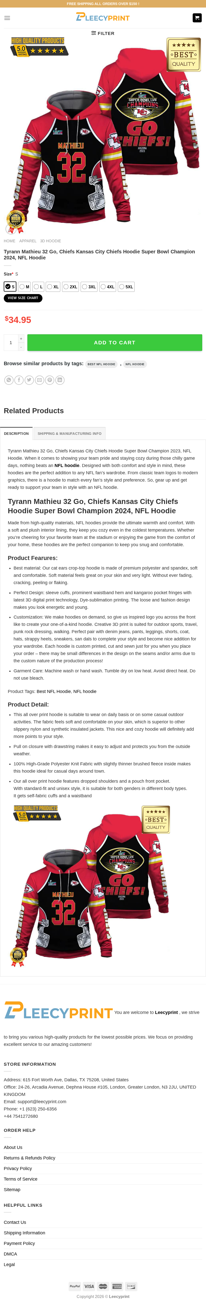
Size (8, 274)
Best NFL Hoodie (101, 364)
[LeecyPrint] (103, 18)
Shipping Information (24, 1232)
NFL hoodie (135, 364)
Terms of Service (20, 1179)
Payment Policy (19, 1243)
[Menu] (7, 18)
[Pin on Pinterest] (49, 380)
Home (9, 241)
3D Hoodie (50, 241)
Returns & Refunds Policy (29, 1157)
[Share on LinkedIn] (60, 380)
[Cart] (197, 18)
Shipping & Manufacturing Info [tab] (69, 434)
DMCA (10, 1253)
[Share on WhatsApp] (9, 380)
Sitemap (12, 1189)
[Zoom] (11, 229)
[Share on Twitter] (29, 380)
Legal (9, 1264)
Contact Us (15, 1222)
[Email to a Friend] (39, 380)
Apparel (27, 241)
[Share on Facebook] (19, 380)
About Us (13, 1147)
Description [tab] (16, 434)
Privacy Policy (18, 1168)
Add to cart (115, 342)
